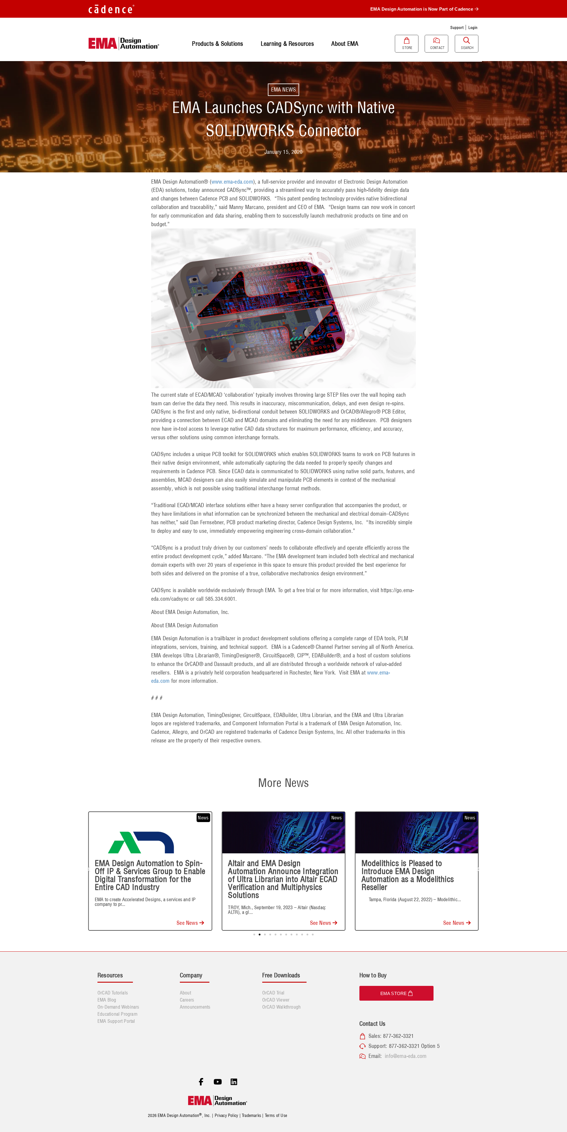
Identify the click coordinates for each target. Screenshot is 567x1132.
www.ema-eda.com (232, 181)
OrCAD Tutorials (112, 993)
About (185, 993)
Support (456, 27)
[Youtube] (217, 1081)
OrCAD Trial (273, 993)
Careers (187, 1000)
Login (473, 27)
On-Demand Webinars (118, 1007)
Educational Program (117, 1014)
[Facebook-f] (201, 1081)
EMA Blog (106, 1000)
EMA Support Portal (116, 1021)
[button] (88, 869)
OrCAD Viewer (275, 1000)
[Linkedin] (234, 1081)
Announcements (195, 1007)
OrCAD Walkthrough (281, 1007)
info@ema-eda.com (405, 1056)
